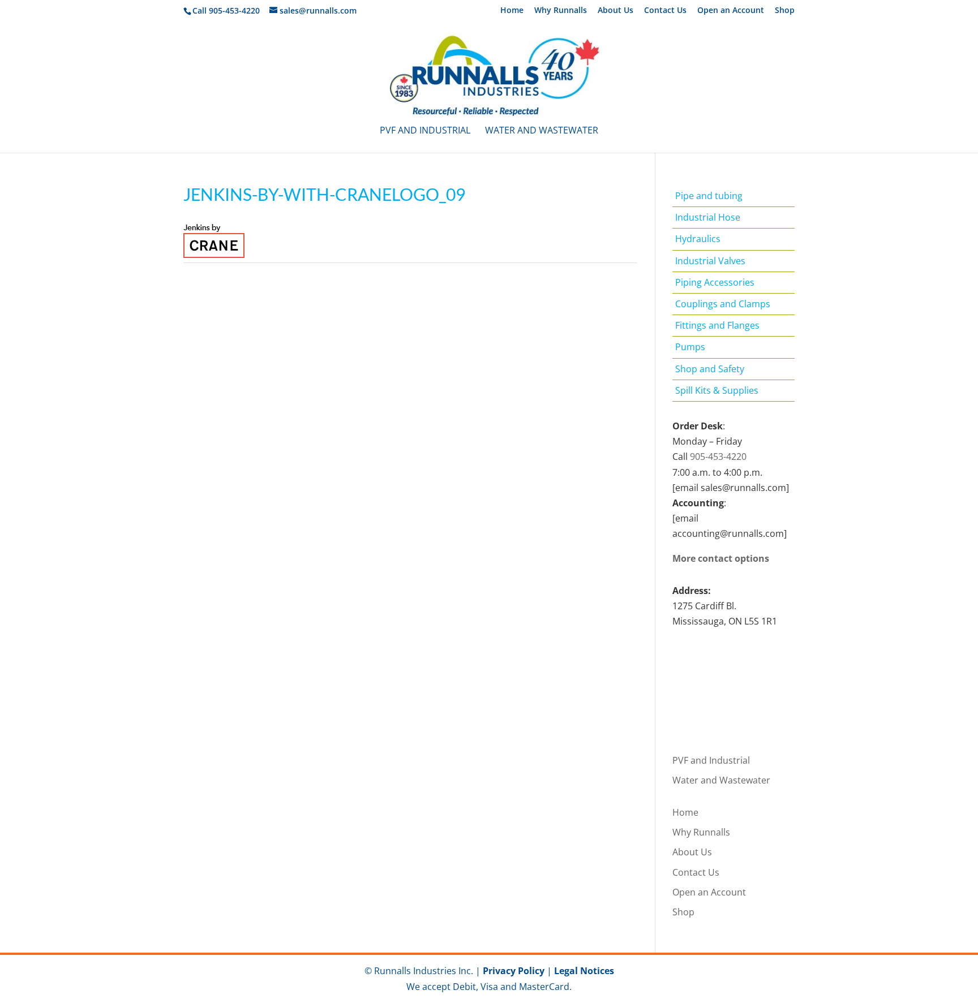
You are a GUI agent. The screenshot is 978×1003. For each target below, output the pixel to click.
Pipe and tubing (709, 196)
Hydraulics (697, 239)
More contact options (720, 558)
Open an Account (730, 10)
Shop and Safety (709, 369)
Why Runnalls (560, 10)
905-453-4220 (718, 456)
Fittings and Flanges (717, 325)
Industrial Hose (707, 217)
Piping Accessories (714, 282)
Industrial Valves (710, 261)
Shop (785, 10)
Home (512, 10)
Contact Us (665, 10)
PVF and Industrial (425, 131)
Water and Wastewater (541, 131)
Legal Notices (584, 971)
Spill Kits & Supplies (716, 390)
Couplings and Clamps (722, 304)
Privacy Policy (513, 971)
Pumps (690, 347)
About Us (615, 10)
